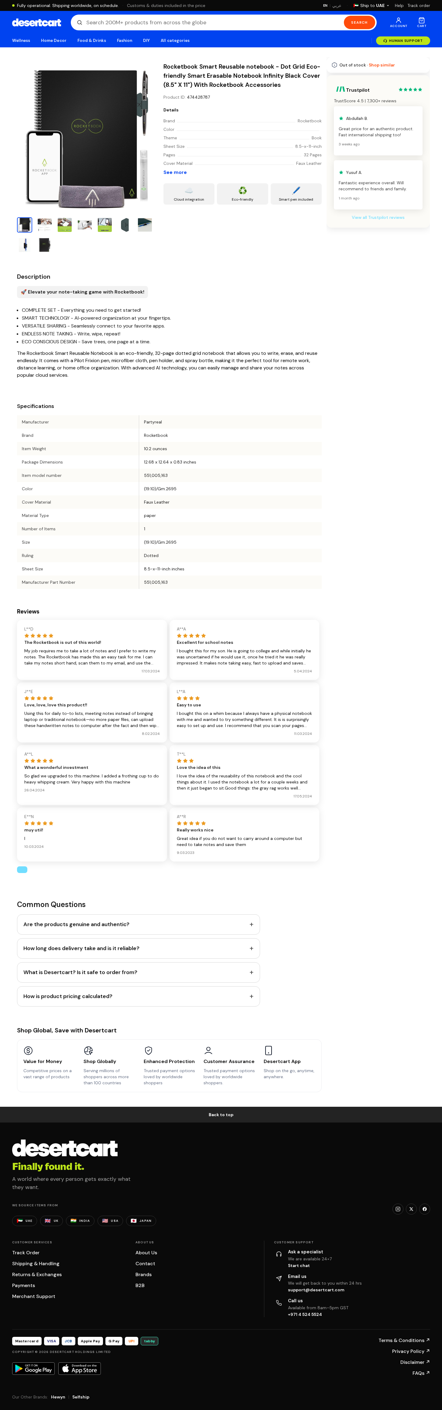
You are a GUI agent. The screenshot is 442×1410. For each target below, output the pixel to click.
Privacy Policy (411, 1351)
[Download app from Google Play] (33, 1368)
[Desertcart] (36, 22)
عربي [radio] (336, 5)
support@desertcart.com (316, 1290)
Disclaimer (415, 1362)
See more (175, 172)
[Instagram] (397, 1209)
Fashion (124, 40)
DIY (146, 40)
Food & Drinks (91, 40)
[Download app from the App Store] (79, 1368)
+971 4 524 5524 (305, 1314)
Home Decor (54, 40)
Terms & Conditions (404, 1340)
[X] (411, 1209)
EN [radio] (325, 5)
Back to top (221, 1114)
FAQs (421, 1373)
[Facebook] (424, 1209)
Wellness (21, 40)
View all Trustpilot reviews (378, 217)
